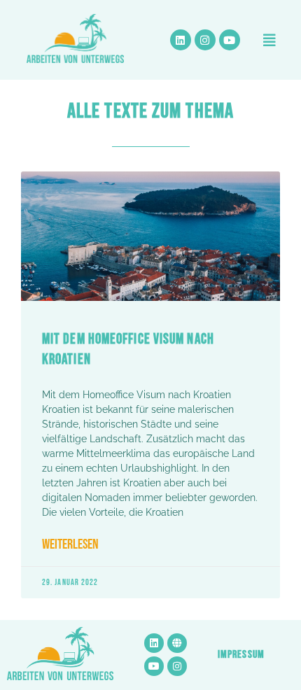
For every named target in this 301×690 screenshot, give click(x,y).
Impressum (241, 654)
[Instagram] (205, 39)
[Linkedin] (180, 39)
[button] (269, 40)
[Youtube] (229, 39)
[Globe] (177, 643)
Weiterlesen (70, 545)
